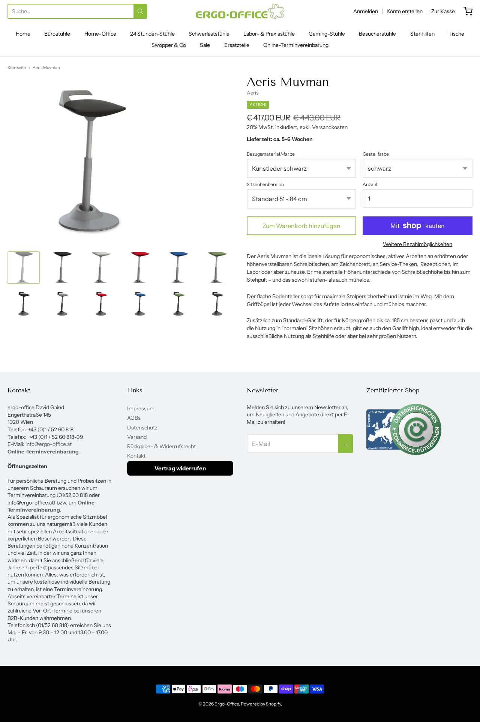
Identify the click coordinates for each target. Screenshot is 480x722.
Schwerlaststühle (209, 33)
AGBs (134, 417)
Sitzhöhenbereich (265, 184)
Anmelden (365, 11)
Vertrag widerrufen (180, 468)
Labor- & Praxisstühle (269, 33)
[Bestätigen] (140, 11)
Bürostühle (57, 33)
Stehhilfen (422, 33)
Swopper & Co (169, 45)
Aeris (252, 93)
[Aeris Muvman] (92, 201)
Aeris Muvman (46, 67)
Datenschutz (142, 427)
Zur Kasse (443, 11)
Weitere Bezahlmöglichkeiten (417, 244)
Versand (137, 437)
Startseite (17, 67)
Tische (456, 33)
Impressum (140, 408)
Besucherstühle (377, 33)
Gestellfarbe (376, 154)
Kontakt (136, 455)
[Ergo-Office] (240, 11)
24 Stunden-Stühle (152, 33)
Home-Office (100, 33)
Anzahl (370, 184)
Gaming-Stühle (327, 33)
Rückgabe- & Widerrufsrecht (161, 446)
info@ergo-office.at (49, 444)
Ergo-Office (226, 704)
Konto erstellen (405, 11)
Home (23, 33)
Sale (205, 45)
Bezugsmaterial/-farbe (271, 154)
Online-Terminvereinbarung (295, 45)
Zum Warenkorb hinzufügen (301, 226)
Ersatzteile (236, 45)
